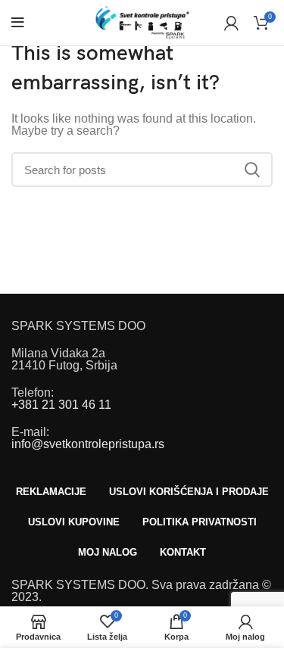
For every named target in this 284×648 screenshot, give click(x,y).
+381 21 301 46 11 (61, 404)
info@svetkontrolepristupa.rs (87, 444)
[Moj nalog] (231, 23)
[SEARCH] (252, 169)
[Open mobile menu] (18, 23)
